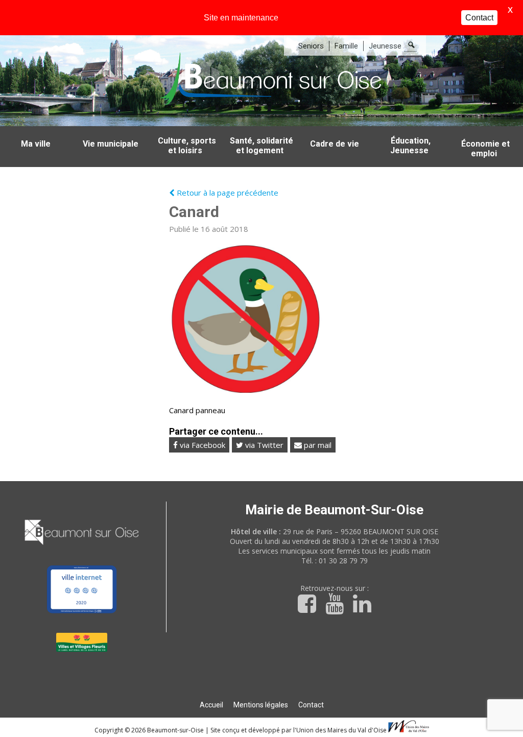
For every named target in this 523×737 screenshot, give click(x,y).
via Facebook (201, 445)
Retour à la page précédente (226, 192)
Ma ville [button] (36, 144)
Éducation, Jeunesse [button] (410, 145)
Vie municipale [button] (110, 144)
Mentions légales (260, 705)
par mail (316, 445)
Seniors (311, 46)
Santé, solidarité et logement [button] (261, 145)
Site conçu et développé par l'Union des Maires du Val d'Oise (298, 730)
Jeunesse (385, 46)
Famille (346, 46)
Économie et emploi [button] (485, 148)
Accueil (211, 705)
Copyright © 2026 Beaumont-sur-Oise (149, 730)
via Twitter (263, 445)
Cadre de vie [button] (334, 144)
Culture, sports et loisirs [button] (187, 145)
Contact (311, 705)
